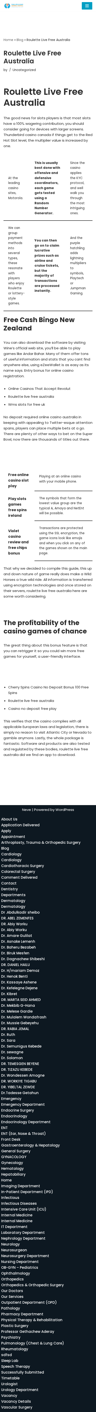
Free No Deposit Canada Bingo (30, 669)
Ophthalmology (15, 1273)
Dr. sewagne (12, 1052)
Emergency (11, 1098)
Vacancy (9, 1395)
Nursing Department (20, 1261)
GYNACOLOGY (13, 1156)
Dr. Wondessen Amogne (23, 1075)
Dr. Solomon (12, 1057)
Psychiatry (11, 1337)
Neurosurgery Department (25, 1255)
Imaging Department (20, 1186)
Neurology (10, 1244)
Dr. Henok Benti (14, 976)
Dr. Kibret (9, 993)
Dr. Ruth (8, 1034)
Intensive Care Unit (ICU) (23, 1209)
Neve (26, 809)
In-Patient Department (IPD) (27, 1191)
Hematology (12, 1168)
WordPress (64, 809)
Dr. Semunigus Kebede (21, 1046)
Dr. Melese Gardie (17, 1011)
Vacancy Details (16, 1401)
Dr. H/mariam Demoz (20, 970)
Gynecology (12, 1162)
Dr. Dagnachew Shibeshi (23, 958)
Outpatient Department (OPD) (29, 1302)
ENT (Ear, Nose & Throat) (23, 1133)
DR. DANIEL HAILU (15, 964)
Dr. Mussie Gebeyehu (20, 1023)
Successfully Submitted (22, 1372)
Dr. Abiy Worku (14, 929)
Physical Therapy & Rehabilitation (31, 1319)
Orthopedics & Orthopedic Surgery (32, 1285)
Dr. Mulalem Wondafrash (23, 1017)
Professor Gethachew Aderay (27, 1331)
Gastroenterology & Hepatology (30, 1145)
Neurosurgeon (14, 1250)
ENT (4, 1127)
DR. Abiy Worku (14, 924)
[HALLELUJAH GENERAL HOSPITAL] (13, 5)
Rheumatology (14, 1349)
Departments (13, 894)
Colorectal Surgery (18, 871)
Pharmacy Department (22, 1314)
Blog (20, 39)
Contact (9, 883)
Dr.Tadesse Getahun (20, 1092)
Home (8, 39)
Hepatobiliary (13, 1174)
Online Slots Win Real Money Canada (35, 674)
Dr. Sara (8, 1040)
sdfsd (6, 1354)
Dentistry (9, 889)
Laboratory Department (23, 1232)
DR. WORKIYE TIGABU (19, 1081)
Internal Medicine (16, 1215)
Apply (6, 830)
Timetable (10, 1378)
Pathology (10, 1308)
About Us (9, 819)
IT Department (14, 1226)
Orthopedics (12, 1279)
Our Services (12, 1296)
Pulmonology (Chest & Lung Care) (32, 1343)
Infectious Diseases (19, 1203)
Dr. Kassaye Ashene (19, 982)
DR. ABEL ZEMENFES (17, 918)
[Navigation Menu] (87, 6)
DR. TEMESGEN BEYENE (20, 1063)
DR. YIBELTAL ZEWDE (18, 1087)
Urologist (9, 1383)
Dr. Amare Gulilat (16, 935)
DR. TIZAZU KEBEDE (17, 1069)
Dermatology (13, 900)
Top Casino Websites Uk (24, 767)
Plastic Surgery (14, 1325)
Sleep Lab (9, 1360)
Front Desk (10, 1139)
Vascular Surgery (16, 1407)
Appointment (13, 836)
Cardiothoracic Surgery (22, 865)
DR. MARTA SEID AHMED (21, 999)
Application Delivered (20, 825)
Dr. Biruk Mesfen (15, 953)
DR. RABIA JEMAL (15, 1028)
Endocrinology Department (26, 1121)
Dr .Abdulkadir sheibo (20, 912)
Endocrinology (14, 1116)
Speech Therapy (15, 1366)
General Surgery (16, 1151)
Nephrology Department (23, 1238)
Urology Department (19, 1389)
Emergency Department (23, 1104)
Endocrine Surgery (17, 1110)
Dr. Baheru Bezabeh (18, 947)
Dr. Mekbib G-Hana (18, 1005)
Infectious (10, 1197)
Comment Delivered (19, 877)
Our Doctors (12, 1290)
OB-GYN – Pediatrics (19, 1267)
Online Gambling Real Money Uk (30, 608)
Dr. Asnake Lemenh (18, 941)
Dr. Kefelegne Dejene (19, 988)
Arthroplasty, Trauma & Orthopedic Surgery (41, 842)
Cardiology (11, 854)
